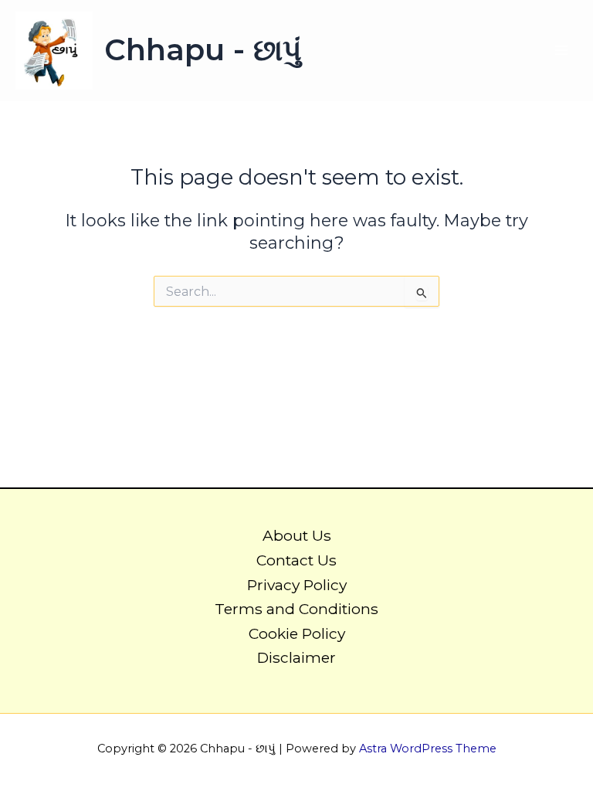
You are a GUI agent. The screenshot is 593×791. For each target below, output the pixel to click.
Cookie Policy (297, 633)
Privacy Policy (297, 584)
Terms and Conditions (296, 608)
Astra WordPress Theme (427, 748)
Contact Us (296, 560)
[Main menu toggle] (561, 50)
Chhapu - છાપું (203, 50)
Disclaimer (296, 657)
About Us (297, 535)
